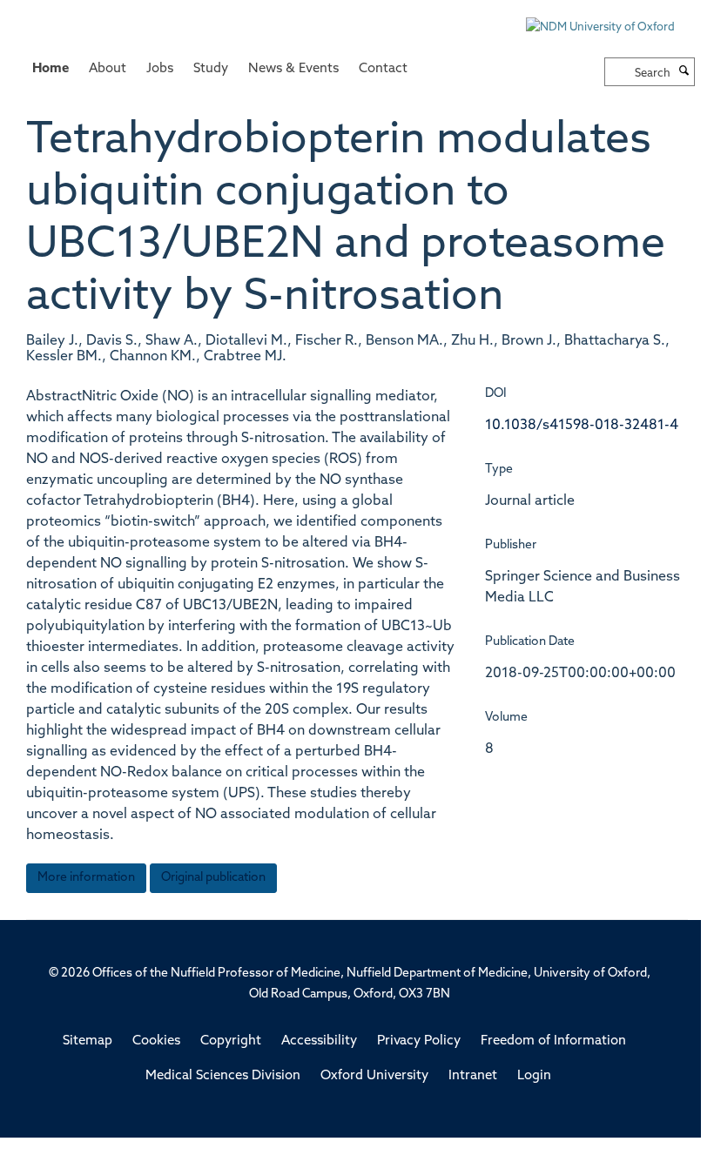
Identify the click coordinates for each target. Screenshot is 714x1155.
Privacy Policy (419, 1041)
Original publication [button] (213, 877)
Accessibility (319, 1041)
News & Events (293, 69)
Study (210, 69)
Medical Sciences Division (222, 1076)
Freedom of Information (553, 1041)
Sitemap (87, 1041)
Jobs (159, 69)
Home (50, 69)
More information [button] (86, 877)
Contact (383, 69)
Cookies (156, 1041)
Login (534, 1076)
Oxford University (374, 1076)
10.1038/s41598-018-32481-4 (581, 426)
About (107, 69)
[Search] (684, 72)
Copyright (230, 1041)
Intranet (472, 1076)
